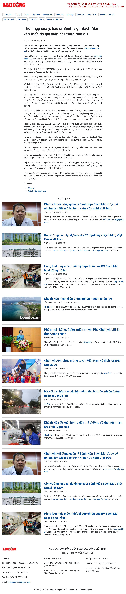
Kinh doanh (47, 14)
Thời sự (70, 14)
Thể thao (36, 14)
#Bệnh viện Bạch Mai (37, 191)
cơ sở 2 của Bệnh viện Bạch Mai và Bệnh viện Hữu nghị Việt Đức (81, 250)
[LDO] (21, 214)
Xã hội (17, 14)
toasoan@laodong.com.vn (19, 582)
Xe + (42, 19)
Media (26, 14)
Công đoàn (91, 14)
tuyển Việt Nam (105, 373)
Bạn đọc (80, 14)
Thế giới (33, 19)
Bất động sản (9, 19)
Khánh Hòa (48, 307)
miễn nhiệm (87, 342)
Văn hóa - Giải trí (107, 14)
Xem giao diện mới (55, 19)
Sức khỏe (22, 19)
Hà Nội (47, 404)
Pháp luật (60, 14)
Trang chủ (8, 14)
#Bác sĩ (31, 188)
